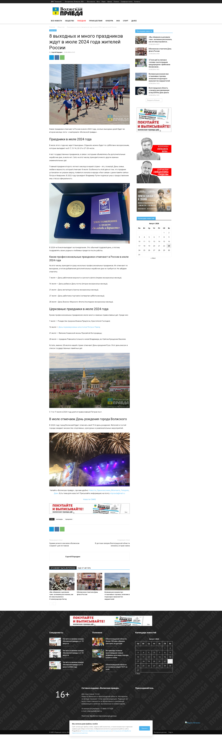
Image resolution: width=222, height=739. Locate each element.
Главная (52, 27)
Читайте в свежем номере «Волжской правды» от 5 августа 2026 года (73, 664)
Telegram (125, 490)
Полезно (116, 1)
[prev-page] (50, 603)
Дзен (56, 493)
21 (159, 246)
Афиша (109, 1)
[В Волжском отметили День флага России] (89, 581)
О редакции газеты (127, 1)
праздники (68, 519)
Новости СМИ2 (89, 499)
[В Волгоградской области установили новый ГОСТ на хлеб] (98, 667)
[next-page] (54, 603)
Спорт (125, 21)
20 (154, 246)
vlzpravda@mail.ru (117, 493)
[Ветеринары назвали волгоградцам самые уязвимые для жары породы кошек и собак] (98, 653)
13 (154, 241)
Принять (145, 728)
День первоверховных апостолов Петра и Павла (79, 327)
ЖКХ (118, 21)
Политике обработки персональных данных (96, 731)
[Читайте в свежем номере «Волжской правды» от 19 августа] (55, 642)
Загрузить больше (153, 100)
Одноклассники (103, 490)
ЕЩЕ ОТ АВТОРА (84, 568)
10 (139, 241)
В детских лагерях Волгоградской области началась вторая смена (112, 544)
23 (169, 246)
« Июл (153, 258)
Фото (98, 1)
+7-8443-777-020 (106, 708)
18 (144, 246)
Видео (104, 1)
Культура (109, 21)
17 (139, 246)
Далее (134, 21)
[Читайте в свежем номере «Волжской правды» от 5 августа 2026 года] (55, 665)
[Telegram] (167, 1)
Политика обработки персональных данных (99, 716)
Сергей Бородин (56, 52)
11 (144, 241)
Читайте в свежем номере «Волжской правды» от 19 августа (73, 641)
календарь (59, 519)
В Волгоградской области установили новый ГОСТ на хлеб (116, 667)
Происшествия (95, 21)
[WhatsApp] (62, 57)
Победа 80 (81, 21)
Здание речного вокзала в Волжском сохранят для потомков (64, 544)
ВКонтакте (115, 490)
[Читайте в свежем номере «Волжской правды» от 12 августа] (55, 653)
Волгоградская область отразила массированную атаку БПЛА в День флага (159, 90)
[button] (170, 21)
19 (149, 246)
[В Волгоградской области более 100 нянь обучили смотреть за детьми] (98, 642)
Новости (92, 490)
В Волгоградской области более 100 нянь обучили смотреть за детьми (116, 641)
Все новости (91, 1)
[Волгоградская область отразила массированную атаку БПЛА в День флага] (141, 91)
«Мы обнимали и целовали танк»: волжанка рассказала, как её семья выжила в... (160, 39)
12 (149, 241)
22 (164, 246)
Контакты (137, 1)
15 (164, 241)
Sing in (170, 732)
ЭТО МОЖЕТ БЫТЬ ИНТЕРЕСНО (63, 568)
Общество (69, 21)
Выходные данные (160, 732)
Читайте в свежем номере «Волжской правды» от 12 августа (73, 653)
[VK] (57, 57)
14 (159, 241)
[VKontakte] (171, 1)
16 (169, 241)
